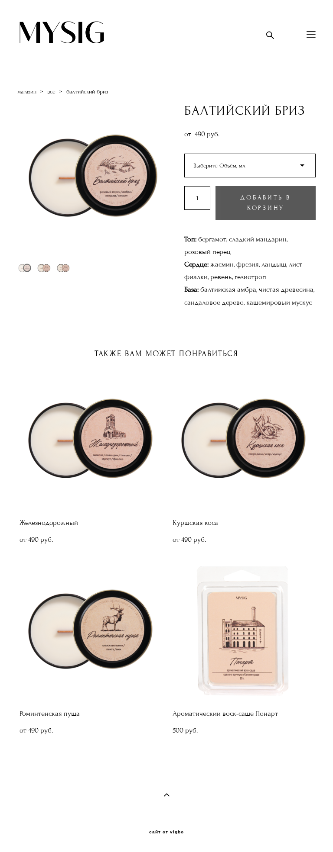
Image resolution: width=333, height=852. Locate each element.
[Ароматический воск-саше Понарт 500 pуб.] (242, 631)
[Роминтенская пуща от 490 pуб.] (89, 631)
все (51, 91)
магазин (26, 91)
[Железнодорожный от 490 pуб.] (89, 440)
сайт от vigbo (166, 832)
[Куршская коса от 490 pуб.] (242, 440)
